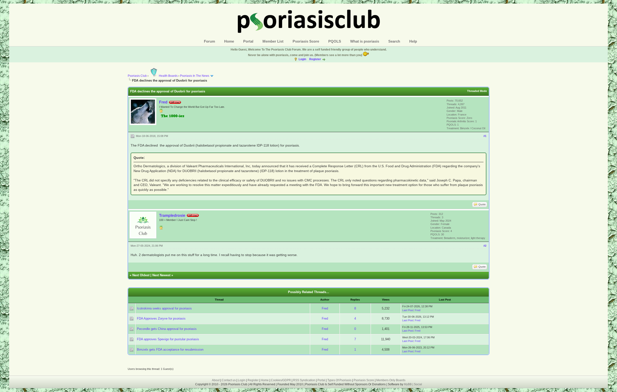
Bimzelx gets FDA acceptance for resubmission (170, 349)
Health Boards (168, 75)
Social (418, 384)
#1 (484, 136)
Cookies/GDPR (281, 380)
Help (413, 41)
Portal (248, 41)
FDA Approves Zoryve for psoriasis (161, 318)
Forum (209, 41)
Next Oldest (140, 275)
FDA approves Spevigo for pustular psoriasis (168, 339)
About (216, 380)
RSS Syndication (304, 380)
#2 (484, 245)
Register (315, 59)
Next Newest (161, 275)
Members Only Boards (390, 380)
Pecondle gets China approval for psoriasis (167, 329)
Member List (272, 41)
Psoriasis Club (137, 75)
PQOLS (334, 41)
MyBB (408, 384)
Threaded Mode (477, 91)
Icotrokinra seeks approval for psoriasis (164, 308)
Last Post (407, 310)
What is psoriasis (364, 41)
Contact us (229, 380)
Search (394, 41)
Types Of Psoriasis (339, 380)
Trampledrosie (172, 215)
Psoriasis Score (306, 41)
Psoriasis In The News (194, 75)
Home (229, 41)
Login (302, 59)
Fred (163, 102)
